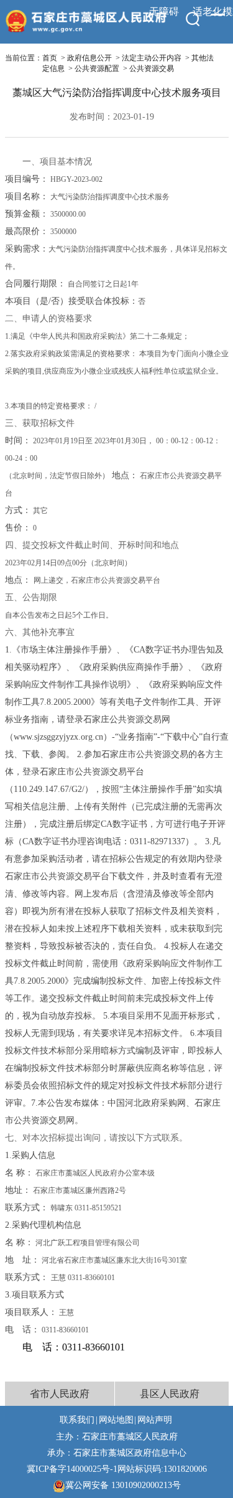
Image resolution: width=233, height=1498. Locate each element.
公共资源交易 (151, 68)
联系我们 (77, 1420)
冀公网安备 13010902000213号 (123, 1485)
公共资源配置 (97, 68)
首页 (49, 58)
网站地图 (116, 1420)
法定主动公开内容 (151, 58)
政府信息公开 (89, 58)
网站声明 (154, 1420)
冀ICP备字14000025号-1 (72, 1469)
